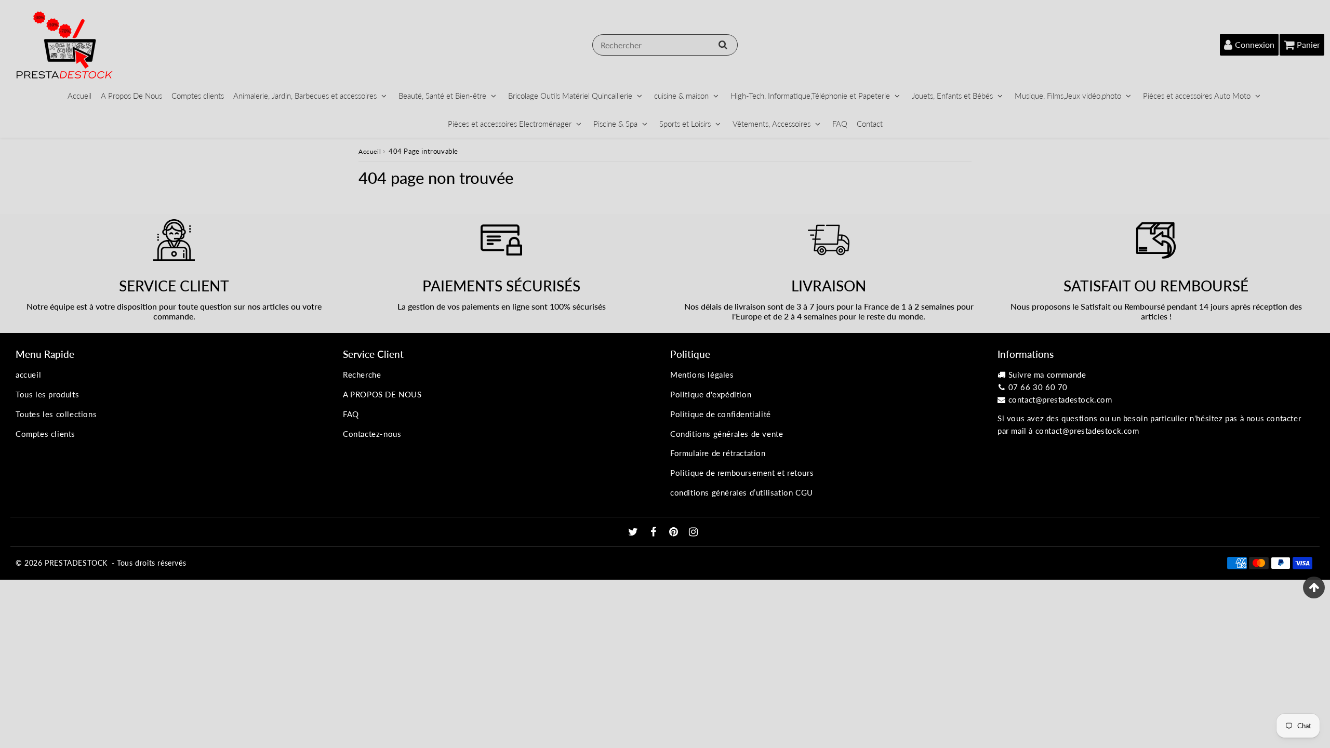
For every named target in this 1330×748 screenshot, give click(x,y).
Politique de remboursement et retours (742, 472)
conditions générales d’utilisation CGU (741, 492)
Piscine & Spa (615, 123)
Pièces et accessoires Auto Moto (1197, 95)
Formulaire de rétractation (718, 453)
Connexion (1254, 44)
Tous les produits (47, 394)
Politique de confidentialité (720, 414)
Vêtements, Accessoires (771, 123)
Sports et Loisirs (685, 123)
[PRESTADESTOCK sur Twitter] (634, 532)
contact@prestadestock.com (1060, 399)
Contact (870, 123)
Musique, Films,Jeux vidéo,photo (1068, 95)
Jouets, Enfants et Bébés (952, 95)
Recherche (362, 374)
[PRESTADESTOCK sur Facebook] (655, 532)
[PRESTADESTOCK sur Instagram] (693, 532)
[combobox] (665, 45)
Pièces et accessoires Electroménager (509, 123)
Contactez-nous (372, 433)
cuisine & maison (681, 95)
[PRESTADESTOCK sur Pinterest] (675, 532)
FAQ (839, 123)
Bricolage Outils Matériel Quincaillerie (570, 95)
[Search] (723, 45)
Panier (1308, 44)
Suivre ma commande (1047, 374)
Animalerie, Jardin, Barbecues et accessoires (305, 95)
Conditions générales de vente (726, 433)
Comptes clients (197, 95)
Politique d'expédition (710, 394)
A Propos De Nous (131, 95)
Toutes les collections (56, 414)
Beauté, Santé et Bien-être (442, 95)
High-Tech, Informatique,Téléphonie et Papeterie (810, 95)
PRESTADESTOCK (76, 562)
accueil (28, 374)
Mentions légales (702, 374)
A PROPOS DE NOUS (382, 394)
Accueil (79, 95)
